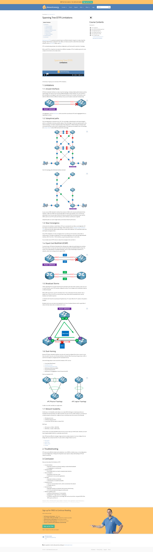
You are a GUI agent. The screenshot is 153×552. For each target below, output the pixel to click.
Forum (70, 7)
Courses (63, 7)
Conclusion (46, 37)
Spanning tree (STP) (46, 40)
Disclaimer (93, 549)
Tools (81, 7)
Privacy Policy (99, 549)
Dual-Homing (48, 32)
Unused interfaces (49, 26)
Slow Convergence (49, 28)
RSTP (53, 43)
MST (60, 43)
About (87, 7)
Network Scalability (49, 34)
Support (76, 7)
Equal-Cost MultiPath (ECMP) (51, 30)
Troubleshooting (47, 35)
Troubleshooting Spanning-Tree (50, 537)
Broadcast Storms (49, 31)
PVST (51, 43)
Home (48, 14)
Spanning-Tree (52, 14)
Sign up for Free (48, 526)
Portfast (46, 445)
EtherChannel (56, 113)
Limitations (46, 24)
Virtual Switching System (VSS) (51, 366)
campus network (47, 127)
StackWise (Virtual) (48, 365)
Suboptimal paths (49, 27)
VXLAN (69, 502)
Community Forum (68, 545)
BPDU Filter (47, 442)
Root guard (47, 440)
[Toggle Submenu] (90, 27)
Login (93, 7)
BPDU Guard (47, 443)
